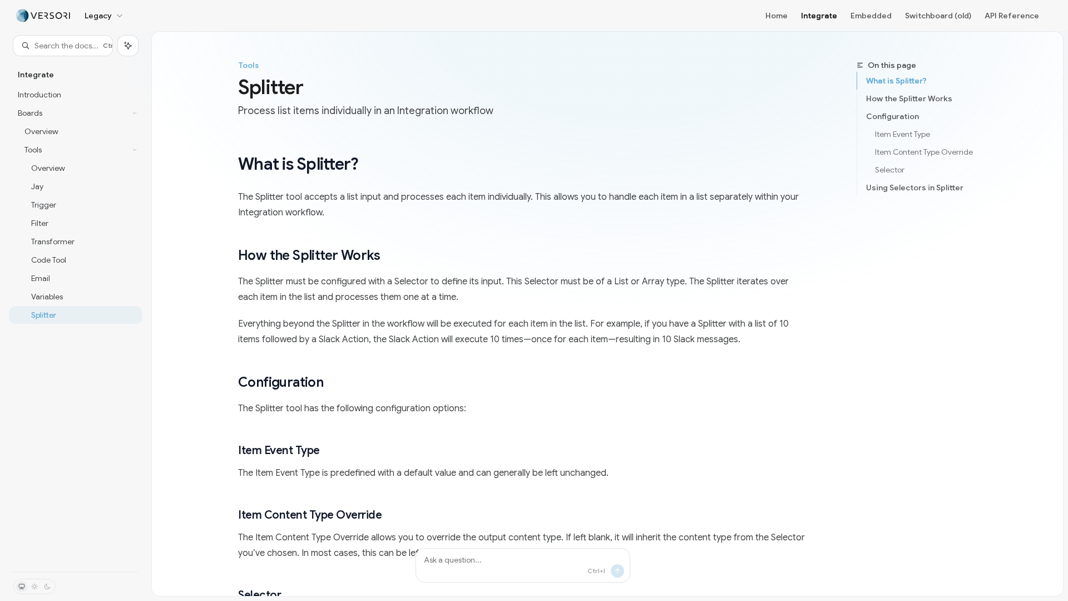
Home (776, 16)
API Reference (1012, 16)
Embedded (871, 16)
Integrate (819, 16)
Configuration (892, 116)
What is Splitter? (896, 81)
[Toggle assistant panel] (128, 46)
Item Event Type (902, 134)
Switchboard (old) (938, 16)
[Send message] (617, 571)
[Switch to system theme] (21, 586)
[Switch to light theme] (34, 586)
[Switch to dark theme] (47, 586)
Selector (889, 170)
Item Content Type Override (924, 152)
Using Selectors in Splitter (914, 188)
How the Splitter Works (909, 98)
